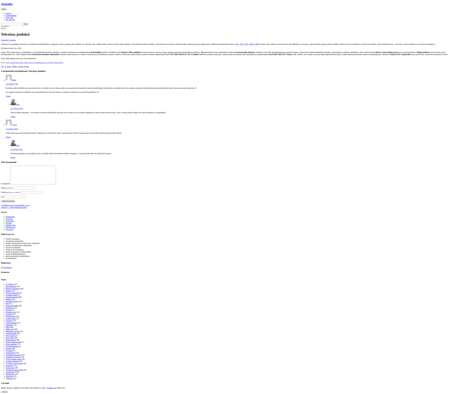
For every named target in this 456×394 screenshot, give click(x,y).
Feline (14, 80)
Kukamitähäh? (11, 16)
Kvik (7, 63)
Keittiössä (9, 308)
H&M (26, 63)
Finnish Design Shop (17, 63)
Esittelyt (9, 291)
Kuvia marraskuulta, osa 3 (15, 205)
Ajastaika (7, 3)
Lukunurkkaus (11, 323)
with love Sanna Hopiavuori (38, 63)
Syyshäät (9, 351)
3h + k (3, 67)
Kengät (8, 310)
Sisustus (9, 349)
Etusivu (8, 13)
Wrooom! (9, 376)
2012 (242, 44)
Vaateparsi (9, 366)
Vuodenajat (10, 372)
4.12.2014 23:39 (16, 109)
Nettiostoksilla (11, 334)
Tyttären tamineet (12, 361)
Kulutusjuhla (10, 316)
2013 (237, 44)
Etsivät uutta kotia (12, 293)
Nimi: (6, 188)
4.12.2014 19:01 (12, 129)
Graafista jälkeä (11, 295)
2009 (257, 44)
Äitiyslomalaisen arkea (14, 207)
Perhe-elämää (11, 340)
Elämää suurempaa (13, 289)
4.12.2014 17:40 (12, 84)
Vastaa (8, 96)
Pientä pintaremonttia (13, 342)
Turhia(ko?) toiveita (8, 40)
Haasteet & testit (12, 297)
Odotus (14, 67)
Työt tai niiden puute (13, 359)
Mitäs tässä (10, 329)
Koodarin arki (11, 312)
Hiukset (9, 299)
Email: (10, 192)
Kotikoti (9, 314)
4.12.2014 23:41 (16, 149)
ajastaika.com (52, 388)
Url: (2, 197)
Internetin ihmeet (12, 301)
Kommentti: (5, 184)
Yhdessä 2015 (58, 63)
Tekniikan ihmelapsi (13, 355)
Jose (18, 104)
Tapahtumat (10, 353)
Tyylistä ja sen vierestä (14, 363)
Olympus (50, 63)
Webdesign (10, 374)
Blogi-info (9, 18)
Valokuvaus (10, 368)
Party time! (10, 338)
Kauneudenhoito (12, 306)
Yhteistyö (9, 378)
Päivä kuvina (10, 336)
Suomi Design (23, 67)
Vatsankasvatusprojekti (14, 370)
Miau (8, 327)
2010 (251, 44)
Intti (7, 304)
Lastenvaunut (11, 319)
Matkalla (9, 325)
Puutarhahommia (12, 346)
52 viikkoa (10, 284)
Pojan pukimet (11, 344)
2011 (246, 44)
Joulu (9, 67)
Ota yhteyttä (10, 20)
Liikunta (9, 321)
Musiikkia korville (12, 331)
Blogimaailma (11, 286)
